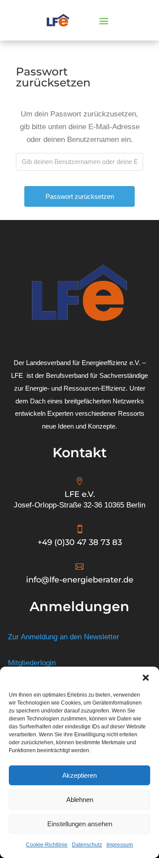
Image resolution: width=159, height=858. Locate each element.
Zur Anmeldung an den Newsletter (63, 637)
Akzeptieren (79, 775)
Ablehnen (79, 799)
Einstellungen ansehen (79, 824)
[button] (145, 677)
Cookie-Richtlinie (47, 845)
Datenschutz (87, 845)
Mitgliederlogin (32, 663)
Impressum (119, 845)
